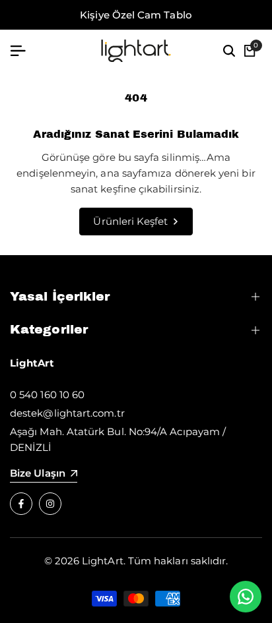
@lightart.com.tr (83, 413)
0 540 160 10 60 (47, 394)
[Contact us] (245, 596)
